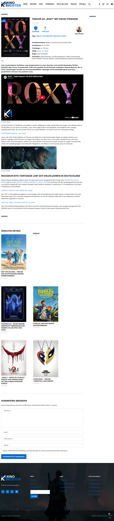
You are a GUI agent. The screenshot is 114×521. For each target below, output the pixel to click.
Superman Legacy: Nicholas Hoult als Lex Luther (18, 202)
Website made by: (99, 516)
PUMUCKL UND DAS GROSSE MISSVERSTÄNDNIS (43, 324)
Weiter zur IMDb (42, 51)
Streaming (49, 4)
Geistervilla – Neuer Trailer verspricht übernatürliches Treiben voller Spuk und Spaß (13, 327)
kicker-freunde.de (94, 494)
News (25, 4)
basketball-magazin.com (96, 491)
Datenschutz (63, 480)
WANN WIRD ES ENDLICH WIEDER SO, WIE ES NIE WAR (31, 182)
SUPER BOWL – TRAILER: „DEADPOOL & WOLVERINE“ (43, 380)
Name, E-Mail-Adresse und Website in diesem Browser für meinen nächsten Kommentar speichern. (35, 451)
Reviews (33, 4)
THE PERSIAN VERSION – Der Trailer (13, 133)
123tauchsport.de (94, 487)
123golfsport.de (94, 480)
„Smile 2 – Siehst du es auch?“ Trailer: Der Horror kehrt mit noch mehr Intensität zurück (13, 380)
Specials (82, 4)
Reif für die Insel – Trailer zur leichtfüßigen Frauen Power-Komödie (12, 274)
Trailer (74, 4)
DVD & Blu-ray (62, 4)
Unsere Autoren (35, 487)
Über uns (33, 484)
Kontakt (32, 480)
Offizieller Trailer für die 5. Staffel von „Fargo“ (17, 190)
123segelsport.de (94, 484)
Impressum (63, 491)
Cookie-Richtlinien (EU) (67, 487)
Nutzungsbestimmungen (67, 484)
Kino (41, 4)
